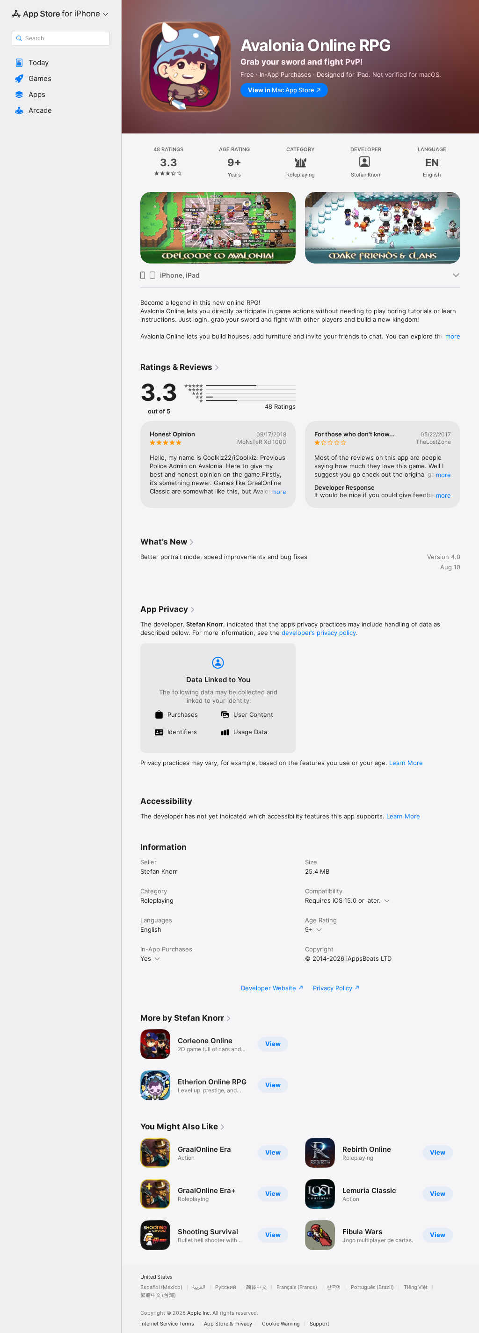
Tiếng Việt (416, 1287)
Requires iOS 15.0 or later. (343, 900)
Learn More (406, 762)
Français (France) (296, 1287)
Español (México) (161, 1287)
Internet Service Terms (167, 1323)
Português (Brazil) (372, 1287)
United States (156, 1277)
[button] (60, 63)
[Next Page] (469, 162)
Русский (225, 1287)
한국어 (334, 1287)
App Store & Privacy (228, 1323)
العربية (198, 1287)
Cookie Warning (281, 1323)
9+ (309, 929)
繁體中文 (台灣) (158, 1295)
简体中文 (256, 1287)
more (452, 336)
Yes (145, 958)
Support (319, 1323)
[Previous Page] (131, 162)
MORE (278, 491)
